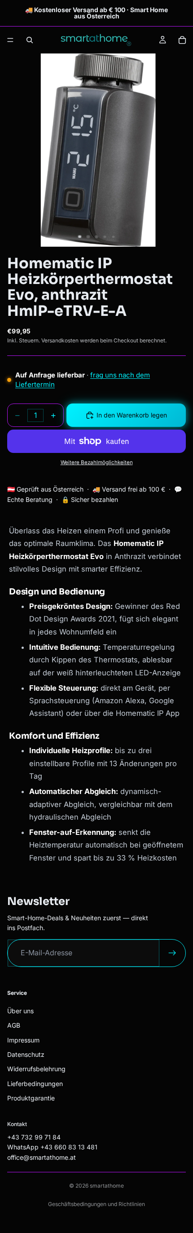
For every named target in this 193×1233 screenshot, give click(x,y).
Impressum (23, 1039)
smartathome (107, 1185)
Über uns (20, 1010)
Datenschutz (25, 1054)
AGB (13, 1025)
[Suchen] (29, 40)
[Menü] (10, 40)
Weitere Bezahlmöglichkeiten (97, 462)
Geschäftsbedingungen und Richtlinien (96, 1204)
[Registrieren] (172, 953)
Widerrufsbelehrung (36, 1069)
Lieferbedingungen (35, 1083)
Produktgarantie (31, 1098)
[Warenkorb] (182, 40)
